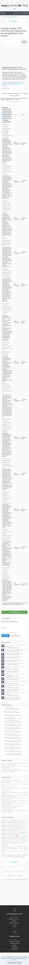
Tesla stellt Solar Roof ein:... (10, 734)
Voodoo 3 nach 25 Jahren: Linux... (11, 727)
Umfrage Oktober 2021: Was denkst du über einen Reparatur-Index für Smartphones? (7, 389)
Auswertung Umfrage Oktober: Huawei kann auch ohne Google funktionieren (6, 497)
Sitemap (19, 875)
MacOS (14, 926)
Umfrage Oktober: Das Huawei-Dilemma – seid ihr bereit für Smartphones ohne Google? (6, 535)
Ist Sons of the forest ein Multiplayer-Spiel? (14, 689)
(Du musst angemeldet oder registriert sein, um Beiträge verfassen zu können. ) (14, 94)
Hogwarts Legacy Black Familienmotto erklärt (14, 663)
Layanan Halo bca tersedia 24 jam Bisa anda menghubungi (14, 844)
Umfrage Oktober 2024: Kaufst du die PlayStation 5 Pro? (6, 242)
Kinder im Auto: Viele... (9, 707)
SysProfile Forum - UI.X (9, 871)
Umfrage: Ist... (7, 714)
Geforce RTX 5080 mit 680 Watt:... (11, 720)
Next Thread (19, 101)
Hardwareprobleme (14, 943)
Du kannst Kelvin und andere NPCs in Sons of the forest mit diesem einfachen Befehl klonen (15, 650)
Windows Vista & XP (14, 923)
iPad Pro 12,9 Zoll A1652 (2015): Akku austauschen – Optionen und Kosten (14, 798)
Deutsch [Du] (21, 871)
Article (5, 647)
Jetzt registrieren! (14, 612)
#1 (27, 88)
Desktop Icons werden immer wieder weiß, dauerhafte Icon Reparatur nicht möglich (14, 771)
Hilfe (14, 875)
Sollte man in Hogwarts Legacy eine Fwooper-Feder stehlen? (14, 686)
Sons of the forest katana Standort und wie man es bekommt (15, 682)
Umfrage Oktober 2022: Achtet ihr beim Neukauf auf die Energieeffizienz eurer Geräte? (12, 83)
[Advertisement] (14, 56)
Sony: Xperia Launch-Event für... (11, 747)
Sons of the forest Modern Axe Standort (13, 656)
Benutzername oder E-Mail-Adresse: (9, 621)
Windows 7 (14, 921)
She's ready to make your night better (10, 769)
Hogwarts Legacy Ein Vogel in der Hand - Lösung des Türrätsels (15, 693)
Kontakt (10, 875)
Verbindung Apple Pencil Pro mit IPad (9, 780)
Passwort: (3, 627)
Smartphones (14, 949)
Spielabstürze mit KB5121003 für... (12, 737)
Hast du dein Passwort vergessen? (9, 632)
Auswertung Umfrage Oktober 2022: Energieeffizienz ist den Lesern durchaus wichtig (7, 309)
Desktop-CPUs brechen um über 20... (12, 740)
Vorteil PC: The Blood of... (10, 724)
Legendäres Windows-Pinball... (11, 743)
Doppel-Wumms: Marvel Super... (11, 730)
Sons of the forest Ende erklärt (11, 670)
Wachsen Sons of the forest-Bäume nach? (13, 653)
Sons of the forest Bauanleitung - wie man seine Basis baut (15, 667)
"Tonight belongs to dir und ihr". (8, 765)
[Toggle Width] (14, 867)
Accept (9, 962)
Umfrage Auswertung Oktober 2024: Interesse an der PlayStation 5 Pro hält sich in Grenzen (7, 206)
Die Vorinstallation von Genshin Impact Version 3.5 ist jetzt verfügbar (15, 645)
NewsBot (6, 709)
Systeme (14, 945)
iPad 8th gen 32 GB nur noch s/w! (8, 807)
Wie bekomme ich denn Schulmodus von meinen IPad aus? (14, 784)
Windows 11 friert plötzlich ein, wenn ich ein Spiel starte (14, 763)
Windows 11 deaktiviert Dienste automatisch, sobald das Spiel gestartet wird (14, 767)
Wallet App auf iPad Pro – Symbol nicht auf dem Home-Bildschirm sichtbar (14, 804)
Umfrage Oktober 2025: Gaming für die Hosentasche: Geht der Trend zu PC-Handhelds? (7, 169)
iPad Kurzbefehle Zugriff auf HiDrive (9, 786)
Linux (14, 924)
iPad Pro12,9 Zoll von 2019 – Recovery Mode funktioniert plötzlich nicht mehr (14, 782)
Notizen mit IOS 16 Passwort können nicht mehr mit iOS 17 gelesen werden (14, 789)
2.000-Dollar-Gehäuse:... (9, 717)
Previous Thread (11, 101)
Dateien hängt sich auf (6, 791)
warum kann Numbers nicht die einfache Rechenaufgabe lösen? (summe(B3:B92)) (14, 811)
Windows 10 (12, 919)
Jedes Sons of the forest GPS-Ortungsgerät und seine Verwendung (15, 674)
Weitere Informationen (16, 962)
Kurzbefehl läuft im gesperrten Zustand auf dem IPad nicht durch (14, 793)
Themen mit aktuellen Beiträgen (9, 16)
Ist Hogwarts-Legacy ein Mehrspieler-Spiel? (14, 660)
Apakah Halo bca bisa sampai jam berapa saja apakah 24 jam (14, 852)
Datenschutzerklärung (21, 879)
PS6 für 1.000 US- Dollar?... (10, 711)
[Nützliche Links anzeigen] (26, 21)
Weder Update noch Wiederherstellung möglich (12, 806)
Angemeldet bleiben (15, 635)
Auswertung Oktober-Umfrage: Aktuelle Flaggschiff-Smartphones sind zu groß (6, 573)
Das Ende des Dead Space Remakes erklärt (14, 678)
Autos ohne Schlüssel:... (9, 750)
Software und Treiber (14, 941)
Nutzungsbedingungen (8, 879)
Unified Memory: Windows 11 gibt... (12, 753)
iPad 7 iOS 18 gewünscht (6, 809)
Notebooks (14, 947)
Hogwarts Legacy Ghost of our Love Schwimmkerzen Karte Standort (12, 697)
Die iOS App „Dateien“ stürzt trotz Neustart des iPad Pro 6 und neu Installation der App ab (14, 796)
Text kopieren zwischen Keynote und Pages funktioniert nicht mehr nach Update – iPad (14, 801)
